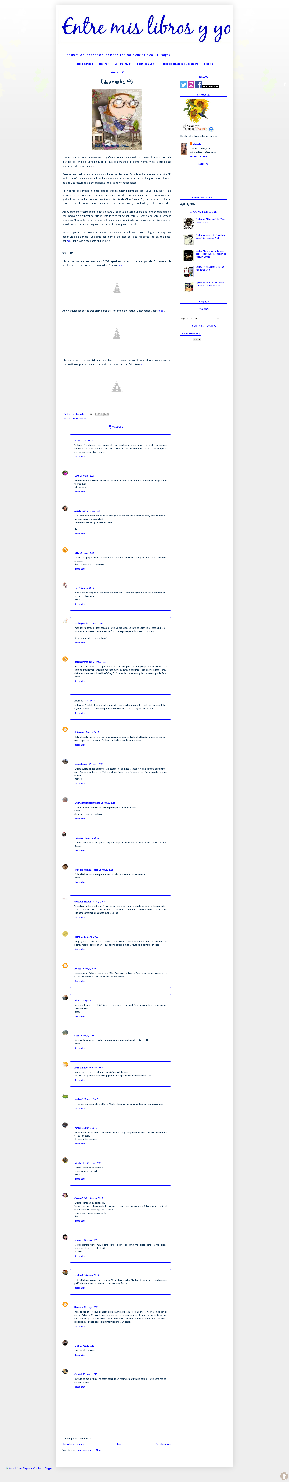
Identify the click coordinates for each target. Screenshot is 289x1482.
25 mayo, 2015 (89, 441)
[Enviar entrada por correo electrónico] (91, 414)
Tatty (76, 553)
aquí (69, 241)
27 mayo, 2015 (87, 1346)
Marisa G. (78, 1275)
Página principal (84, 64)
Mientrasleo (80, 1163)
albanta (77, 441)
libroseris (78, 1307)
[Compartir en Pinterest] (107, 414)
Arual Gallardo (81, 1068)
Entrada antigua (163, 1444)
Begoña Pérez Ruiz (83, 662)
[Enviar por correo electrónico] (96, 414)
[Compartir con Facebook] (104, 414)
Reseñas (104, 64)
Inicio (119, 1444)
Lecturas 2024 (122, 64)
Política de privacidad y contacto (179, 64)
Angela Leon (80, 511)
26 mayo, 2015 (95, 1198)
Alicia (76, 1000)
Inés (76, 588)
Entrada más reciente (73, 1444)
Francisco (79, 838)
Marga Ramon (81, 764)
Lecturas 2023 (145, 64)
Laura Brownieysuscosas (86, 870)
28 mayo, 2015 (90, 1374)
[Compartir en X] (102, 414)
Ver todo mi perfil (198, 156)
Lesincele (78, 1240)
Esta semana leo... (81, 419)
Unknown (79, 732)
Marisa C (78, 1099)
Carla (76, 1036)
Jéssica (77, 969)
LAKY (76, 476)
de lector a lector (82, 902)
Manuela (197, 144)
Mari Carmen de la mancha (87, 803)
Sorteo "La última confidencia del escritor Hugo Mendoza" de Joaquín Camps (211, 254)
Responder (79, 456)
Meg (76, 1346)
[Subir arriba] (284, 1476)
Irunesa (77, 1128)
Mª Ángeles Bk (81, 623)
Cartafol (78, 1374)
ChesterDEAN (80, 1198)
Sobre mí (209, 64)
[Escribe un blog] (99, 414)
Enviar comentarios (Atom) (89, 1450)
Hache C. (78, 937)
